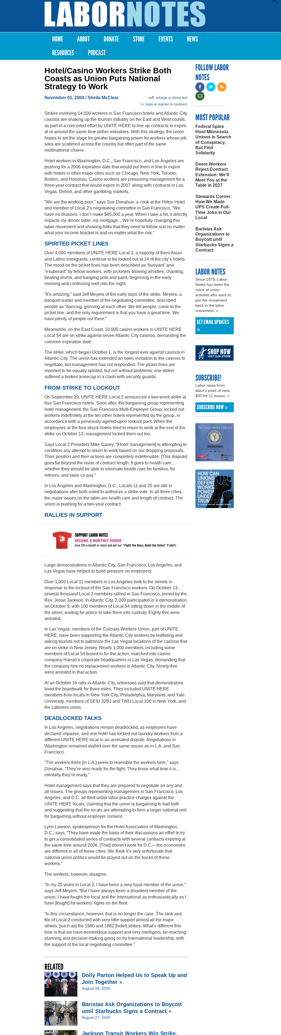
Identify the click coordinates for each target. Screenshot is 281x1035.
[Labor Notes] (125, 14)
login (149, 104)
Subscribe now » (212, 407)
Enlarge (161, 98)
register (163, 104)
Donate (111, 39)
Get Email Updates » (213, 326)
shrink (176, 98)
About (83, 39)
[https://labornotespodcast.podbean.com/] (214, 458)
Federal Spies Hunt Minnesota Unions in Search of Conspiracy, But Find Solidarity (213, 139)
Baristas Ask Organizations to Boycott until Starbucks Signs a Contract (214, 239)
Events (166, 39)
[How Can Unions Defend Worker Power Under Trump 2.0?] (214, 505)
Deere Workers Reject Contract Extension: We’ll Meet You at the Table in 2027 (212, 175)
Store (139, 39)
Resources (63, 53)
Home (57, 39)
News (192, 39)
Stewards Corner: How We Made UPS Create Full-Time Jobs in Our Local (213, 207)
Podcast (97, 53)
